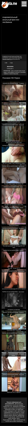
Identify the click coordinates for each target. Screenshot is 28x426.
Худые (21, 207)
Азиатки (21, 312)
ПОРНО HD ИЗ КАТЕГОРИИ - (11, 83)
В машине (21, 145)
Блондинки (21, 333)
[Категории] (24, 6)
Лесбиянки (21, 166)
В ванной (21, 125)
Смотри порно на (6, 59)
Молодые (21, 228)
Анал (21, 104)
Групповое (21, 292)
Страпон (21, 83)
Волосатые (21, 271)
